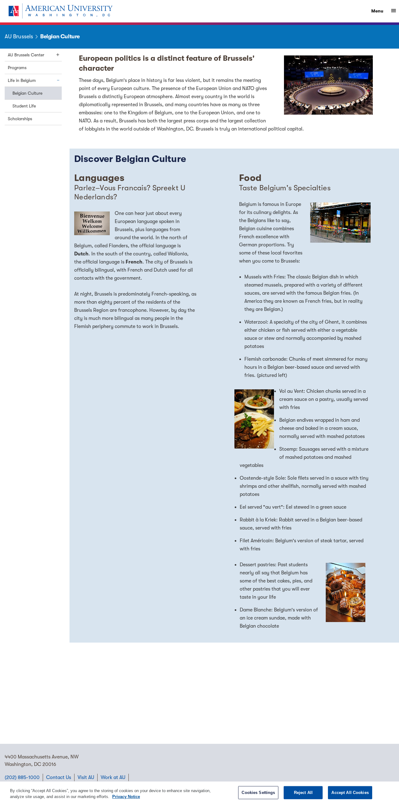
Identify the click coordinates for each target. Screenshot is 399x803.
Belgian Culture (27, 93)
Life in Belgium (22, 80)
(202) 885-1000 (22, 777)
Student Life (24, 105)
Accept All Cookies (349, 792)
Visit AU (86, 777)
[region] (199, 792)
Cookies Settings (258, 792)
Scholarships (20, 118)
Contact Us (58, 777)
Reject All (303, 792)
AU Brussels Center (26, 54)
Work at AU (113, 777)
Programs (17, 67)
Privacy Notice (126, 796)
